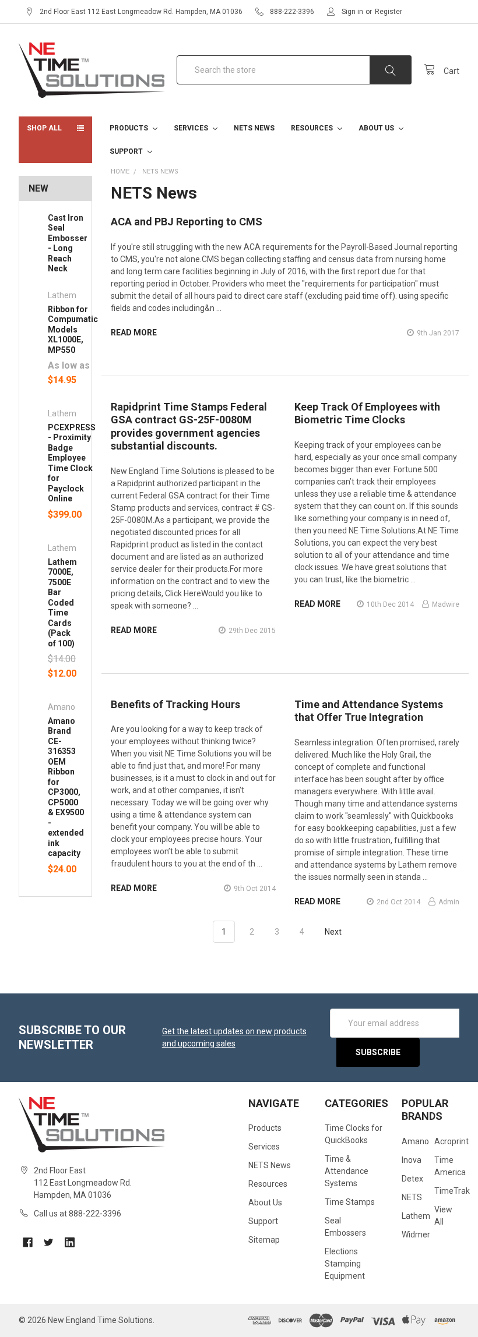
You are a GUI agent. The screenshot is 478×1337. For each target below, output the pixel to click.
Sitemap (264, 1239)
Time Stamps (350, 1202)
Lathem (416, 1216)
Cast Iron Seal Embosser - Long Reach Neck (67, 243)
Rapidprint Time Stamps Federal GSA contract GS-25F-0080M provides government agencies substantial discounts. (189, 426)
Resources (313, 128)
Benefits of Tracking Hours (175, 704)
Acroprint (451, 1141)
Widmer (416, 1234)
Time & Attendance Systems (346, 1171)
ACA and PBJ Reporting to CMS (186, 221)
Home (120, 171)
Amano (415, 1141)
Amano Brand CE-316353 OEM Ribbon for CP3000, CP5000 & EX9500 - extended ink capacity (66, 787)
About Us (377, 128)
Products (130, 128)
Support (127, 151)
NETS (412, 1197)
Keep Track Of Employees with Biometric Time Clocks (367, 413)
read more (134, 332)
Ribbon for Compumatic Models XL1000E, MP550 (73, 330)
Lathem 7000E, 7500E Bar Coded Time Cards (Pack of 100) (62, 602)
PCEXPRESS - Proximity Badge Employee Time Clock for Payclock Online (72, 463)
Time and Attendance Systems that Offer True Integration (368, 711)
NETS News (254, 128)
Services (192, 128)
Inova (411, 1160)
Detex (412, 1178)
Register (388, 12)
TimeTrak (452, 1190)
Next (334, 931)
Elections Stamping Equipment (345, 1264)
